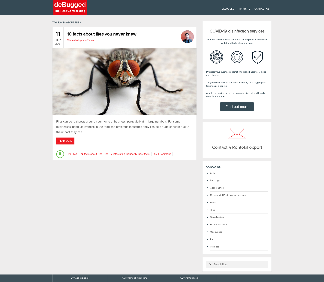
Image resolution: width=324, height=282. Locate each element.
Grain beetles (217, 217)
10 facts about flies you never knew (101, 33)
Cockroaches (217, 187)
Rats (212, 239)
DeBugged (228, 8)
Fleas (213, 202)
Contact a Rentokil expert (237, 147)
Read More (66, 141)
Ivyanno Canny (86, 40)
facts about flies (93, 153)
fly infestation (117, 153)
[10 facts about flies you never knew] (124, 81)
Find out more (237, 107)
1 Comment (164, 153)
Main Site (244, 8)
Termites (214, 246)
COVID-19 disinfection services (237, 31)
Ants (212, 173)
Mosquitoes (216, 231)
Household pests (218, 224)
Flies (74, 153)
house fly (131, 153)
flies (106, 153)
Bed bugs (215, 180)
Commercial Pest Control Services (228, 195)
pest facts (144, 153)
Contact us (261, 8)
